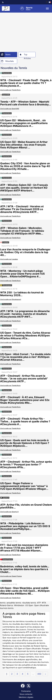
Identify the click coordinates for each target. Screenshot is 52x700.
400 (39, 674)
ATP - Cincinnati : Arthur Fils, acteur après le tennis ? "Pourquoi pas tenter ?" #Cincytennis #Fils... (26, 464)
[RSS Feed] (3, 2)
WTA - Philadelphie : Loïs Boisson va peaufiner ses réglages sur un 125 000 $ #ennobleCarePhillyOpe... (25, 526)
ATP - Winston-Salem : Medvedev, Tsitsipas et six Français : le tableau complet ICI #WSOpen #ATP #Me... (22, 230)
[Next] (45, 673)
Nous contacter (26, 694)
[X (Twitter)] (28, 685)
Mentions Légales (26, 697)
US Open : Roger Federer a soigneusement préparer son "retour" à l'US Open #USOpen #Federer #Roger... (24, 486)
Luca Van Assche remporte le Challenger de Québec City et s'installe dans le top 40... (25, 252)
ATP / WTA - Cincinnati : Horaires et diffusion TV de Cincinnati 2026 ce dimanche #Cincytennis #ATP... (22, 209)
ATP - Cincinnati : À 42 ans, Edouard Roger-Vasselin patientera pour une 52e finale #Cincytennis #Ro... (24, 400)
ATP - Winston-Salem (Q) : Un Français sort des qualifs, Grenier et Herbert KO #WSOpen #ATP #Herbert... (24, 187)
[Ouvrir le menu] (47, 8)
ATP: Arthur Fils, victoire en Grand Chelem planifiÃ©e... (26, 506)
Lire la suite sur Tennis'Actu (10, 90)
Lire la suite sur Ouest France (11, 576)
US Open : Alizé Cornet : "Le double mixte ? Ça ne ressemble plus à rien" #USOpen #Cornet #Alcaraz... (25, 357)
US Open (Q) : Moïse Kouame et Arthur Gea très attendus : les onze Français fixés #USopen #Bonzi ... (24, 144)
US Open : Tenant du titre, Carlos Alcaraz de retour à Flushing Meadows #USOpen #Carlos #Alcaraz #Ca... (25, 335)
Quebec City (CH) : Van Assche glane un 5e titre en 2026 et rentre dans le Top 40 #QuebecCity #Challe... (25, 166)
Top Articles (27, 55)
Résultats (9, 61)
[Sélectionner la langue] (48, 2)
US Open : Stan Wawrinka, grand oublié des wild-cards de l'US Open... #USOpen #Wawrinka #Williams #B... (25, 591)
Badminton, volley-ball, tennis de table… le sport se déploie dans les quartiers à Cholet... (24, 569)
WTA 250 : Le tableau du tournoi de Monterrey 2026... (22, 294)
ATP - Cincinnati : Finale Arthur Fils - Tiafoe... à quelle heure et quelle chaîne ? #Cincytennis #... (25, 421)
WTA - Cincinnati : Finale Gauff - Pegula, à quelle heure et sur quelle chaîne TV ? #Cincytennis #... (25, 83)
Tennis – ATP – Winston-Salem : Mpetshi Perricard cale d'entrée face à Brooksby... (25, 103)
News (7, 54)
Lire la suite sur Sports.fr (9, 512)
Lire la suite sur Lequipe (9, 259)
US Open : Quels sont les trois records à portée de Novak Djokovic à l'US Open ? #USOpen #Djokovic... (24, 443)
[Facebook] (22, 685)
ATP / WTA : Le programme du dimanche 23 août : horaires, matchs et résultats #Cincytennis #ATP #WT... (25, 314)
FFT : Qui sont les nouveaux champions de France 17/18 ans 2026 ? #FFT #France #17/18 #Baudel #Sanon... (24, 547)
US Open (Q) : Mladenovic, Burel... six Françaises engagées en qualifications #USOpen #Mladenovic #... (24, 123)
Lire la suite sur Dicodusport (10, 299)
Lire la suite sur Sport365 (9, 109)
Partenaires (26, 691)
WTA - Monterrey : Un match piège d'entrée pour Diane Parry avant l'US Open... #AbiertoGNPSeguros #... (22, 273)
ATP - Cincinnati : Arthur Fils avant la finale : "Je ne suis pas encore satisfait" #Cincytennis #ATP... (24, 378)
